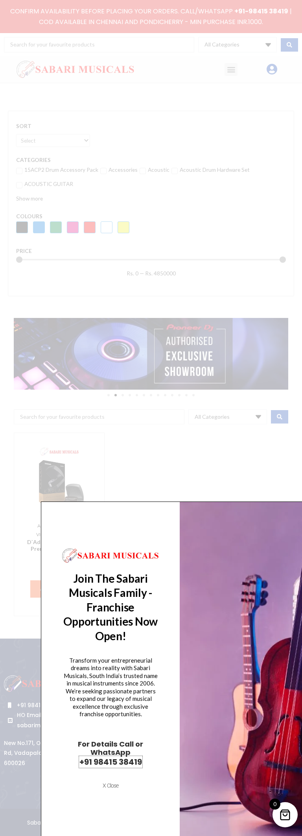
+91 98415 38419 (110, 761)
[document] (151, 418)
